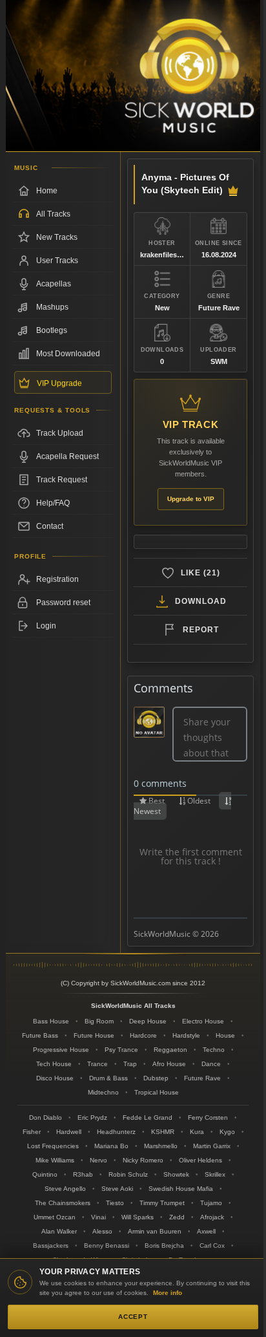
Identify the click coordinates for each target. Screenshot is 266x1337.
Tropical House (156, 1092)
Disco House (55, 1078)
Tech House (54, 1063)
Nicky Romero (143, 1160)
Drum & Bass (108, 1078)
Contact (49, 526)
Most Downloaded (68, 353)
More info (167, 1292)
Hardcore (143, 1035)
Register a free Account (63, 579)
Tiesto (115, 1202)
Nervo (98, 1160)
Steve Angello (65, 1188)
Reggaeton (170, 1049)
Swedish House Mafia (180, 1188)
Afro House (169, 1063)
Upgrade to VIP (190, 498)
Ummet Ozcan (55, 1217)
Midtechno (103, 1092)
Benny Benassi (106, 1245)
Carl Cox (212, 1245)
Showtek (176, 1174)
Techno (214, 1049)
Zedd (177, 1217)
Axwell (206, 1231)
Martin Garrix (211, 1146)
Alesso (102, 1231)
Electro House (203, 1021)
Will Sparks (137, 1217)
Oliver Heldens (200, 1160)
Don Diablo (45, 1117)
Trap (130, 1063)
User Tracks (57, 260)
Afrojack (212, 1217)
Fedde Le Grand (147, 1117)
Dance (211, 1063)
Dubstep (156, 1078)
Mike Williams (55, 1160)
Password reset (63, 602)
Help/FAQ (53, 503)
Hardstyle (186, 1035)
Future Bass (40, 1035)
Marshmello (161, 1146)
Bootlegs (51, 330)
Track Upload (59, 433)
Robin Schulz (128, 1174)
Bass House (51, 1021)
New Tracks (56, 237)
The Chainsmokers (62, 1202)
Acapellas (53, 283)
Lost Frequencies (53, 1146)
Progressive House (61, 1049)
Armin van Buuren (154, 1231)
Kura (197, 1131)
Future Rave (202, 1078)
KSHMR (162, 1131)
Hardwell (68, 1131)
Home (46, 190)
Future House (94, 1035)
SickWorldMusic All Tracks (133, 1005)
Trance (97, 1063)
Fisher (32, 1131)
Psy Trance (121, 1049)
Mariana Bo (111, 1146)
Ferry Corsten (208, 1117)
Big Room (99, 1021)
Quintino (44, 1174)
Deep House (148, 1021)
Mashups (52, 307)
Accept (133, 1316)
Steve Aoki (117, 1188)
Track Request (61, 479)
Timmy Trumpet (162, 1202)
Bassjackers (50, 1245)
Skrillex (215, 1174)
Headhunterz (116, 1131)
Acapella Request (67, 456)
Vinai (98, 1217)
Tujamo (211, 1202)
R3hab (83, 1174)
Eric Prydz (92, 1117)
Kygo (227, 1131)
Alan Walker (59, 1231)
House (225, 1035)
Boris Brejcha (164, 1245)
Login (46, 625)
